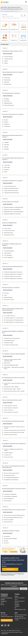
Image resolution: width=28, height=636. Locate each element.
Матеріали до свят (19, 616)
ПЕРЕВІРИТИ (23, 588)
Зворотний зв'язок (7, 620)
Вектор (2, 604)
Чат (15, 607)
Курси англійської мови (20, 609)
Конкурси (17, 604)
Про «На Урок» (4, 614)
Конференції (4, 601)
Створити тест (10, 569)
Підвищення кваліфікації (6, 598)
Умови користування (14, 632)
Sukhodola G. (5, 14)
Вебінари (3, 599)
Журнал (16, 596)
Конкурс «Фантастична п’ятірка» (20, 619)
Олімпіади (17, 606)
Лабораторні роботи (20, 601)
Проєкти (17, 602)
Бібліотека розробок (20, 597)
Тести (16, 599)
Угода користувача (5, 632)
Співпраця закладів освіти (7, 616)
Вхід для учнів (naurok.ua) (21, 614)
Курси (2, 603)
